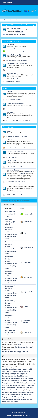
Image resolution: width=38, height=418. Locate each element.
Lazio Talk (10, 44)
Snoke (15, 401)
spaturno (5, 385)
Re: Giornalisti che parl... (12, 51)
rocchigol (13, 374)
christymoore (24, 397)
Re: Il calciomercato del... (12, 109)
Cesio (4, 401)
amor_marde (24, 51)
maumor (31, 385)
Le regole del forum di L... (12, 34)
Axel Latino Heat (27, 399)
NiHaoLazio (6, 381)
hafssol (26, 390)
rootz (18, 378)
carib (20, 191)
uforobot (16, 376)
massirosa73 (27, 369)
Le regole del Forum (14, 28)
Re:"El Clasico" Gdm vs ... (12, 194)
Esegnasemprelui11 (20, 385)
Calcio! (9, 91)
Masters (10, 401)
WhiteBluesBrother (15, 369)
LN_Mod (15, 48)
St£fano (23, 383)
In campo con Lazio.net (15, 185)
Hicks (4, 387)
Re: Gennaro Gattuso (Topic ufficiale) (10, 222)
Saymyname (24, 167)
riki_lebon (23, 194)
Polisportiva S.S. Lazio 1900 (17, 64)
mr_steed (24, 136)
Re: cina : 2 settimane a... (12, 167)
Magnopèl (27, 262)
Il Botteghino (11, 73)
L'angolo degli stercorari (15, 103)
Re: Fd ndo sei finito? (11, 147)
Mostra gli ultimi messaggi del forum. (15, 352)
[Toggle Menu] (34, 2)
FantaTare (23, 381)
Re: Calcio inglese (10, 99)
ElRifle (26, 306)
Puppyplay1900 (17, 394)
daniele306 (29, 387)
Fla (25, 233)
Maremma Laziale (27, 120)
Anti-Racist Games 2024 (12, 60)
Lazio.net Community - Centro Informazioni (16, 200)
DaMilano (15, 397)
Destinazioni (11, 160)
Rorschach (13, 390)
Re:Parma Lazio (10, 81)
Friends (9, 140)
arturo (25, 376)
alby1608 (24, 378)
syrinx (10, 394)
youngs (18, 81)
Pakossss (5, 390)
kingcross (30, 392)
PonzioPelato (25, 109)
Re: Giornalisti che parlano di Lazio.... (10, 214)
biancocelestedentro (20, 70)
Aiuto (8, 415)
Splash (19, 99)
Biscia (26, 394)
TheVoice (22, 392)
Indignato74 (14, 392)
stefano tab (15, 78)
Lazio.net (19, 32)
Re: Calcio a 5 (9, 70)
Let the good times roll (15, 152)
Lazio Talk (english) (14, 55)
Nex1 (30, 394)
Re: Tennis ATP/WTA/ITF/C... (13, 120)
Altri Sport (10, 112)
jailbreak (14, 157)
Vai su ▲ (27, 415)
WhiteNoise (28, 222)
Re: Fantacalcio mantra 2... (13, 181)
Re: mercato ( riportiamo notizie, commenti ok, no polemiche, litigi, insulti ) (11, 233)
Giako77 (17, 399)
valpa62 (20, 390)
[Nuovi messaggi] (4, 29)
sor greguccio (22, 374)
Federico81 (22, 147)
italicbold (31, 381)
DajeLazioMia (28, 292)
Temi (9, 131)
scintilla (5, 369)
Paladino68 (11, 387)
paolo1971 (27, 332)
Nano (23, 181)
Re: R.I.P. (8, 157)
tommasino (28, 277)
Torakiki (30, 378)
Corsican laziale (26, 321)
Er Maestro (6, 378)
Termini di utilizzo (17, 415)
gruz (11, 385)
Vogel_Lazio (6, 383)
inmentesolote (7, 376)
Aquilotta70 (15, 191)
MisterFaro (24, 60)
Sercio (19, 345)
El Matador (26, 371)
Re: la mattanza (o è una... (13, 136)
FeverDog (5, 374)
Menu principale (7, 2)
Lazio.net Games (13, 170)
